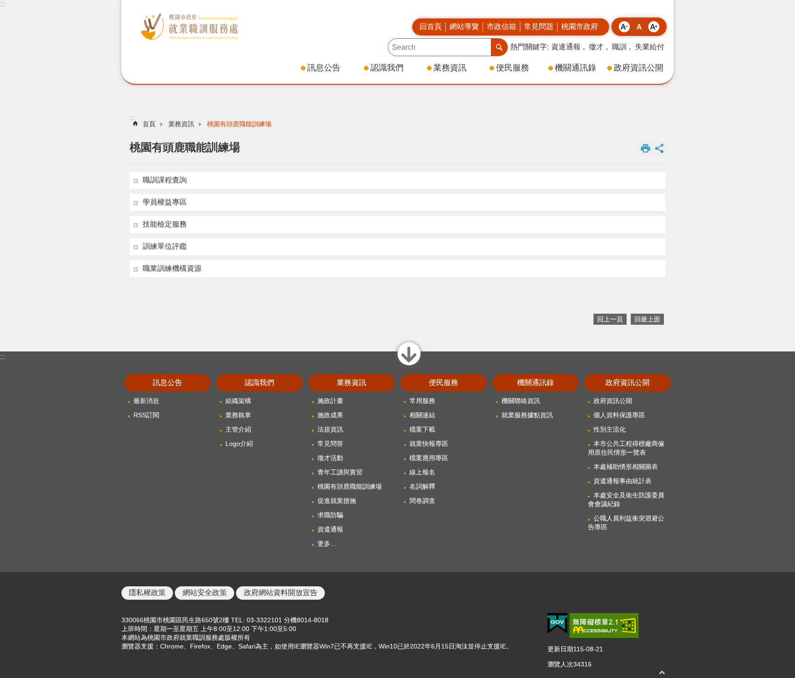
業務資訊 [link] (450, 67)
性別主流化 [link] (609, 429)
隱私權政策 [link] (147, 592)
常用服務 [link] (422, 400)
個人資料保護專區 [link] (619, 415)
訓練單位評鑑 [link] (165, 246)
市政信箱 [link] (501, 26)
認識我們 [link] (386, 67)
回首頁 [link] (431, 26)
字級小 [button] (624, 26)
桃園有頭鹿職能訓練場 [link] (239, 124)
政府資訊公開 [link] (638, 67)
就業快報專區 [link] (428, 443)
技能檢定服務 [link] (165, 224)
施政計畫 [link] (330, 400)
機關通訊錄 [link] (575, 67)
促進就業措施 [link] (336, 500)
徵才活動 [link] (330, 458)
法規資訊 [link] (330, 429)
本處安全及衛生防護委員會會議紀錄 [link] (626, 499)
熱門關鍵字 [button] (528, 47)
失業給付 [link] (649, 47)
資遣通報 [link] (566, 47)
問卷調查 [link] (422, 500)
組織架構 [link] (238, 400)
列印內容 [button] (645, 148)
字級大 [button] (653, 26)
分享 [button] (659, 148)
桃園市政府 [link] (579, 26)
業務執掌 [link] (238, 415)
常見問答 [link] (330, 443)
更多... (326, 543)
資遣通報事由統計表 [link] (622, 481)
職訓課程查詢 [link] (165, 180)
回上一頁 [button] (610, 319)
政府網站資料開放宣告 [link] (280, 592)
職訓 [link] (619, 47)
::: (3, 4)
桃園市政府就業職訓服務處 (189, 26)
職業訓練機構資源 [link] (172, 268)
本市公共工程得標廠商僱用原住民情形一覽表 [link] (626, 448)
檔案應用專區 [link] (428, 458)
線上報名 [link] (422, 472)
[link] (557, 623)
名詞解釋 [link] (422, 486)
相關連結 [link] (422, 415)
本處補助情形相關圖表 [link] (625, 466)
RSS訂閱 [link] (146, 415)
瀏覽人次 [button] (560, 664)
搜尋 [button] (499, 47)
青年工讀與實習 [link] (340, 472)
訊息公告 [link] (323, 67)
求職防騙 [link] (330, 515)
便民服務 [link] (512, 67)
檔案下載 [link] (422, 429)
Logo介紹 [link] (239, 443)
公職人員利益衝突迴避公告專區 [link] (626, 522)
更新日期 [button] (560, 649)
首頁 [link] (149, 124)
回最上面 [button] (662, 672)
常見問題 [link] (538, 26)
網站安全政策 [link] (205, 592)
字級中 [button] (639, 26)
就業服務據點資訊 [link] (527, 415)
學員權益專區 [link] (165, 202)
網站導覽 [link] (464, 26)
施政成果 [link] (330, 415)
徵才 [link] (596, 47)
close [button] (409, 364)
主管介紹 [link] (238, 429)
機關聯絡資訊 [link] (520, 400)
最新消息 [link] (146, 400)
